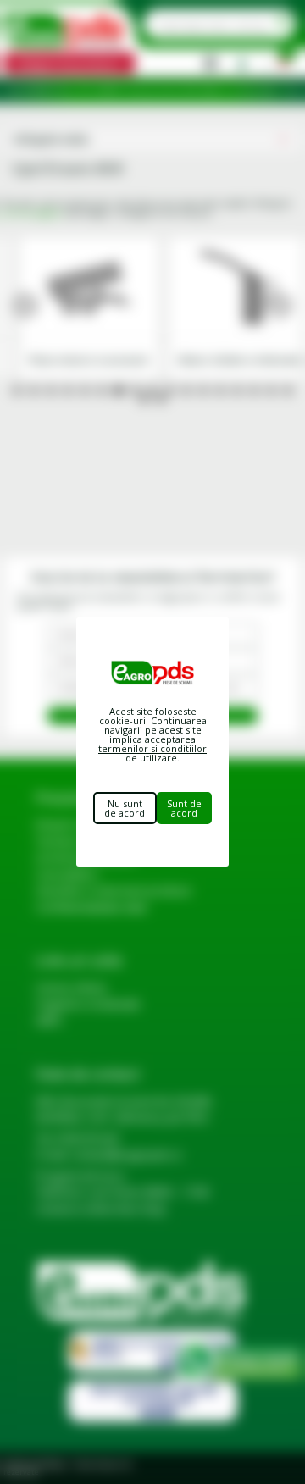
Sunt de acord (184, 808)
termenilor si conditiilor (152, 748)
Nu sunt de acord (124, 808)
